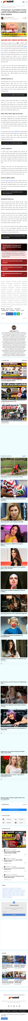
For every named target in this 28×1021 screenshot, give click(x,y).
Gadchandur (12, 888)
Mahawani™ (13, 331)
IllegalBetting (5, 310)
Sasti (14, 895)
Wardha (22, 895)
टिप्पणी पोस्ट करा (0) (14, 809)
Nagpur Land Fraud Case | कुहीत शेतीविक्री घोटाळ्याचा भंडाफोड (13, 861)
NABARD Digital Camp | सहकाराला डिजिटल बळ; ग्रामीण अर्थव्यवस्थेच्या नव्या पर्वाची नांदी (7, 966)
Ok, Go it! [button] (4, 1018)
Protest (6, 6)
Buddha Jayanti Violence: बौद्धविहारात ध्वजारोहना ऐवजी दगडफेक (13, 94)
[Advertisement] (14, 935)
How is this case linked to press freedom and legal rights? (12, 268)
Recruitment (5, 895)
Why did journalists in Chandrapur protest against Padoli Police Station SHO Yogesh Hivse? (12, 247)
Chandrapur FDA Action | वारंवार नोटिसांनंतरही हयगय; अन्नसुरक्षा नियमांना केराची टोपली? (13, 401)
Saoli (10, 895)
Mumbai (23, 890)
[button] (26, 2)
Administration (9, 309)
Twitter (14, 313)
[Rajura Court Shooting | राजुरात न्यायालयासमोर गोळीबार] (14, 839)
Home (4, 1011)
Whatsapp (18, 313)
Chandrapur (17, 309)
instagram (9, 822)
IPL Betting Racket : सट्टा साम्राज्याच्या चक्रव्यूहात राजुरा (12, 143)
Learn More (3, 1015)
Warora (4, 897)
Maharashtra (17, 890)
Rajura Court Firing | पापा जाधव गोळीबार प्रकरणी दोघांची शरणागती (14, 869)
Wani (18, 895)
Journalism (12, 310)
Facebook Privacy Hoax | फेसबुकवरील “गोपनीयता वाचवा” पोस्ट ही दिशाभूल (20, 966)
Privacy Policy (22, 1011)
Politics (14, 892)
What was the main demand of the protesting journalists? (12, 262)
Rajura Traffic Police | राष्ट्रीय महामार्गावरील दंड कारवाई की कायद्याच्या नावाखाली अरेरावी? (12, 193)
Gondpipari (10, 890)
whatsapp (21, 819)
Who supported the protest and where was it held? (12, 274)
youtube (21, 822)
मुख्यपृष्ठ (2, 6)
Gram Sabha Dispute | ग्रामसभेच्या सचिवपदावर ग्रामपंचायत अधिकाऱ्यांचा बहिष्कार (11, 380)
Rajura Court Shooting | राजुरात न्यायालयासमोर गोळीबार (12, 852)
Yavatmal (9, 897)
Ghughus (4, 890)
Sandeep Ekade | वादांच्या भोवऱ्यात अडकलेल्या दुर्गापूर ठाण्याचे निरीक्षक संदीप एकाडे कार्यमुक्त (13, 236)
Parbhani (9, 892)
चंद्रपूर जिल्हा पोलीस (9, 180)
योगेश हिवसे (16, 131)
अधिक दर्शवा (24, 360)
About (8, 1011)
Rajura (22, 892)
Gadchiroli (19, 888)
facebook (9, 819)
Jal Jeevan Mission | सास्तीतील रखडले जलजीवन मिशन (19, 982)
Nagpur (4, 892)
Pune (18, 892)
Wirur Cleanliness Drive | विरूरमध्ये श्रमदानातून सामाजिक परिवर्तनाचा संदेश (14, 422)
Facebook (10, 314)
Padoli (17, 310)
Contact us (14, 1011)
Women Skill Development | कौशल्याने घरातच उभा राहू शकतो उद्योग (8, 982)
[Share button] (21, 313)
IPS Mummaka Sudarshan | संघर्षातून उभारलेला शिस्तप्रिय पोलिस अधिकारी (14, 877)
